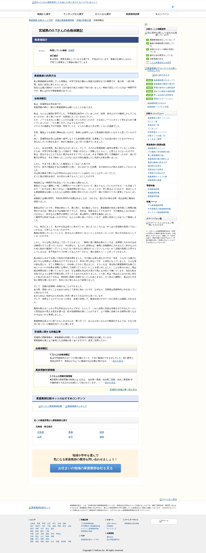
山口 (42, 536)
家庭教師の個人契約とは (158, 159)
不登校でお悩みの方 (156, 173)
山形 (39, 437)
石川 (42, 528)
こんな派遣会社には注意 (160, 62)
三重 (47, 531)
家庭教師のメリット (156, 148)
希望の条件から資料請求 (161, 88)
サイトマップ (111, 528)
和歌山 (58, 534)
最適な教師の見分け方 (157, 162)
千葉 (49, 526)
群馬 (59, 526)
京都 (42, 534)
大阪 (31, 534)
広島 (31, 536)
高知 (47, 539)
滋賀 (47, 534)
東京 (31, 526)
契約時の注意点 (154, 166)
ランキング (152, 128)
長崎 (42, 541)
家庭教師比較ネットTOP (90, 539)
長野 (37, 528)
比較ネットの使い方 (156, 136)
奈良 (52, 534)
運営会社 (110, 537)
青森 (70, 432)
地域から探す (44, 14)
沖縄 (69, 541)
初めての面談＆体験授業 (161, 91)
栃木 (64, 526)
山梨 (69, 526)
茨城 (54, 526)
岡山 (37, 536)
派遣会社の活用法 (155, 169)
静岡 (37, 531)
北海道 (40, 432)
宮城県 (71, 50)
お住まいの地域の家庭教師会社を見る (85, 468)
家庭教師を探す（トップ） (159, 118)
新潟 (31, 528)
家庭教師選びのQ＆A (156, 103)
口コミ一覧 (152, 121)
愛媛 (31, 539)
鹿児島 (63, 541)
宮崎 (57, 541)
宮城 (59, 523)
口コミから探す (103, 14)
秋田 (102, 432)
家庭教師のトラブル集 (157, 176)
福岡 (31, 541)
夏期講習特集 (153, 196)
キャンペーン (162, 14)
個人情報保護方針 (113, 539)
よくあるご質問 (154, 139)
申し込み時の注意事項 (160, 95)
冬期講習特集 (153, 189)
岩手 (70, 437)
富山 (47, 528)
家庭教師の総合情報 (131, 523)
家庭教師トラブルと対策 (158, 107)
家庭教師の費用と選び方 (161, 84)
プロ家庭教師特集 (155, 205)
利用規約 (110, 526)
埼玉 (43, 526)
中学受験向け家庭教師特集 (159, 209)
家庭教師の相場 (154, 180)
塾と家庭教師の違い (156, 155)
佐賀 (37, 541)
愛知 (31, 531)
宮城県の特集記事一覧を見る (123, 389)
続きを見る (118, 361)
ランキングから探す (73, 14)
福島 (102, 437)
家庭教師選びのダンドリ (161, 80)
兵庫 (37, 534)
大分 (52, 541)
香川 (37, 539)
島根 (47, 536)
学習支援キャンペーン (157, 132)
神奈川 (37, 526)
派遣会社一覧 (153, 125)
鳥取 (52, 536)
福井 (52, 528)
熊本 (47, 541)
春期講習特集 (153, 193)
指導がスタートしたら (160, 99)
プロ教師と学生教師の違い (159, 152)
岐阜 (42, 531)
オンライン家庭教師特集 (158, 212)
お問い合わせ (111, 523)
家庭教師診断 (133, 14)
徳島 (42, 539)
